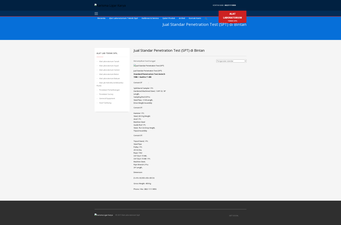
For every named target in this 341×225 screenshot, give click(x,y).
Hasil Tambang (105, 103)
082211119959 (230, 5)
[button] (206, 19)
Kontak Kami (195, 18)
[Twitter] (244, 5)
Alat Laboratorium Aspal (109, 65)
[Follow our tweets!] (244, 216)
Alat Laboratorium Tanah (109, 61)
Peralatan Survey (106, 94)
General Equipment (107, 98)
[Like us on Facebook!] (240, 216)
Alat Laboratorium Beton (109, 74)
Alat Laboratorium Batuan (109, 78)
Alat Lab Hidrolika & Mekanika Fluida (110, 84)
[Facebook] (240, 5)
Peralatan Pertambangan (109, 90)
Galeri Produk (169, 18)
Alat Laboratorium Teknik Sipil (123, 18)
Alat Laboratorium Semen (109, 70)
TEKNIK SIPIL (232, 17)
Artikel (182, 18)
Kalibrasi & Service (150, 18)
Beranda (101, 18)
